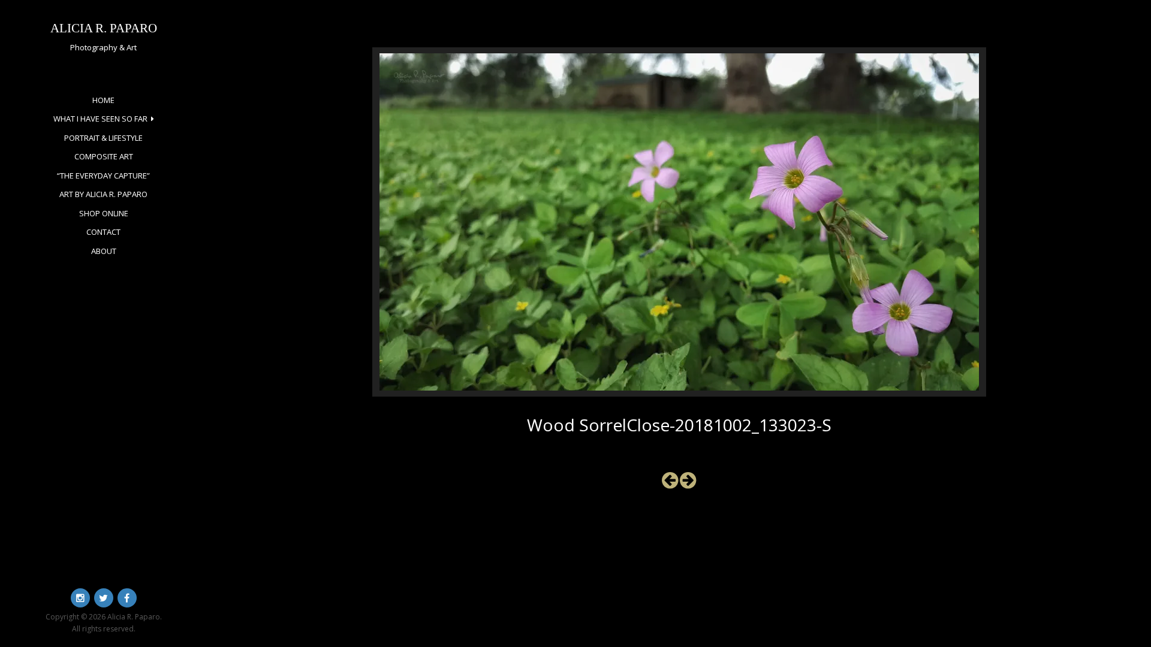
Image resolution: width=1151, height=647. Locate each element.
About (103, 251)
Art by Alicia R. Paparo (103, 194)
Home (103, 100)
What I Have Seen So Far (100, 118)
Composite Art (103, 156)
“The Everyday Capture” (103, 175)
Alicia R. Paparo (103, 28)
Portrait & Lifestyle (103, 137)
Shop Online (103, 213)
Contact (103, 231)
